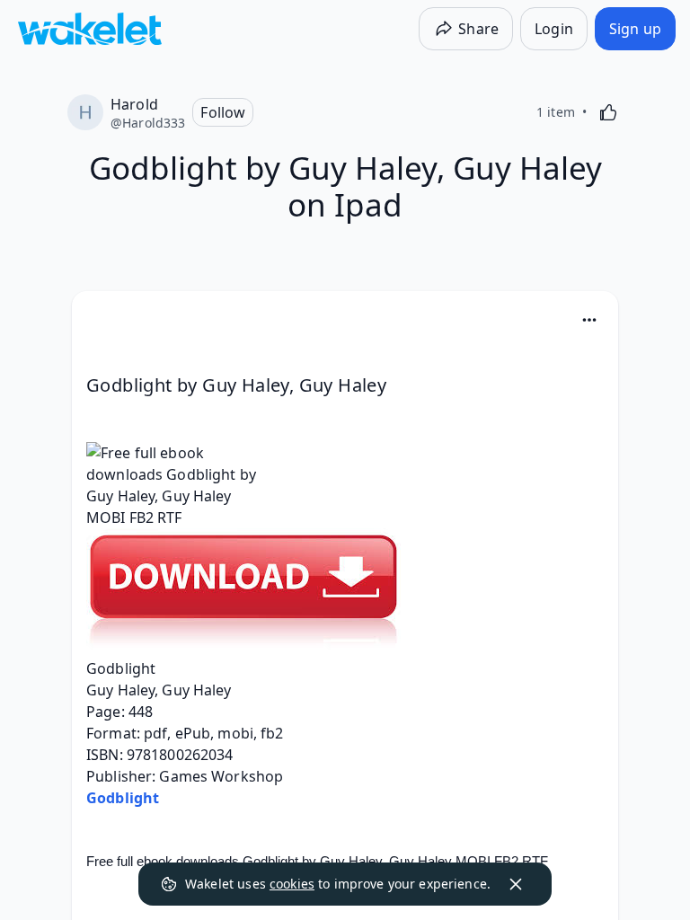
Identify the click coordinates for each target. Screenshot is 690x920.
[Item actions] (589, 319)
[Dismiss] (515, 884)
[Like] (608, 112)
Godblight (122, 798)
